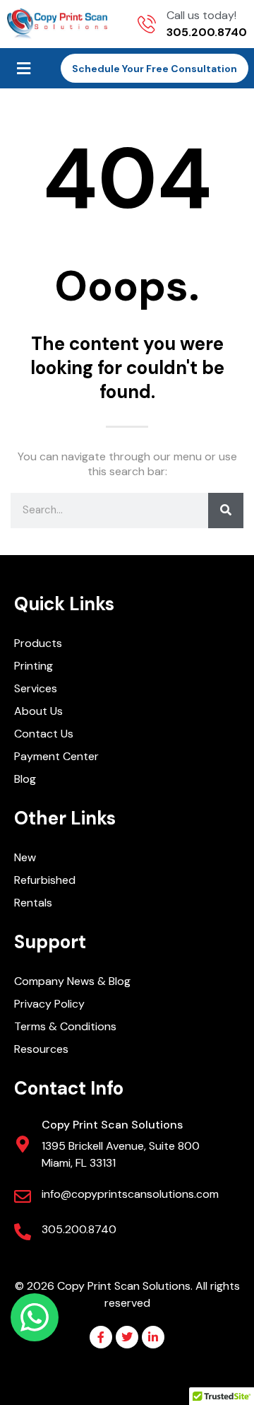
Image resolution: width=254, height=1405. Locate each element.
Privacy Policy (49, 1003)
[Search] (225, 510)
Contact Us (43, 733)
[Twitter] (127, 1337)
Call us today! (201, 15)
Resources (41, 1049)
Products (38, 643)
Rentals (33, 902)
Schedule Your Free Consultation (154, 68)
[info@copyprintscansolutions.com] (22, 1196)
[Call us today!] (147, 24)
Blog (25, 778)
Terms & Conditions (65, 1026)
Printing (33, 665)
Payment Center (56, 756)
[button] (23, 68)
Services (35, 688)
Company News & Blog (72, 981)
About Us (38, 711)
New (25, 857)
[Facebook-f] (101, 1337)
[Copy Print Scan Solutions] (22, 1144)
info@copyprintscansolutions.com (130, 1194)
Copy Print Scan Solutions (112, 1124)
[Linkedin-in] (153, 1337)
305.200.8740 (79, 1229)
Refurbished (44, 880)
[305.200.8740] (22, 1231)
